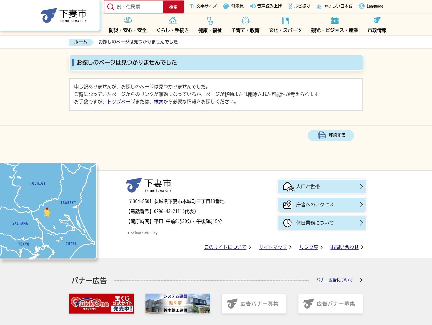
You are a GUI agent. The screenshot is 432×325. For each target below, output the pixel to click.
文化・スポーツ (285, 30)
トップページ (121, 101)
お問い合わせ (345, 247)
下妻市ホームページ (50, 15)
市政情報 (377, 30)
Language (375, 6)
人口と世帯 (308, 186)
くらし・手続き (172, 30)
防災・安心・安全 (128, 30)
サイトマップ (273, 247)
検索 (158, 101)
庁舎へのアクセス (315, 204)
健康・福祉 (210, 30)
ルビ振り (302, 6)
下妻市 (149, 185)
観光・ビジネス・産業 (334, 30)
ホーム (80, 42)
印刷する (337, 135)
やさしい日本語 (338, 6)
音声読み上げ (269, 6)
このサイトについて (225, 247)
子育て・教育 (245, 30)
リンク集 (308, 247)
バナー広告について (334, 280)
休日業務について (315, 222)
